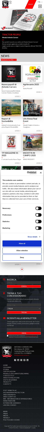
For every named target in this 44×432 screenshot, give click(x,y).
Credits (34, 428)
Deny (22, 257)
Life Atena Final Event (30, 119)
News (5, 411)
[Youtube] (18, 360)
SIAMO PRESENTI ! (29, 159)
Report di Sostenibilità (7, 119)
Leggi (17, 96)
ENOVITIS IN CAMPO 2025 (29, 154)
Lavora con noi (9, 405)
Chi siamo (7, 367)
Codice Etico (8, 375)
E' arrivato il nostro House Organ (11, 159)
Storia (6, 369)
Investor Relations (11, 378)
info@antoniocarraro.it (21, 355)
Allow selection (22, 250)
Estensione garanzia (12, 403)
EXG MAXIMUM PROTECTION (13, 392)
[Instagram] (21, 360)
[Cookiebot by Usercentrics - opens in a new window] (27, 172)
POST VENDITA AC (10, 390)
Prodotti (7, 382)
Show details (32, 237)
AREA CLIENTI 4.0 (9, 397)
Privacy (6, 418)
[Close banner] (41, 172)
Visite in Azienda (10, 380)
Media (5, 415)
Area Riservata (9, 395)
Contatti (7, 384)
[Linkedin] (27, 360)
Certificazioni (9, 371)
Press (5, 413)
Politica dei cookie (11, 420)
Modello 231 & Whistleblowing (16, 373)
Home (5, 365)
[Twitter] (24, 360)
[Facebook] (15, 360)
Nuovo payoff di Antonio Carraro (9, 85)
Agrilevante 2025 (31, 84)
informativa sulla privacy (31, 335)
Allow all (22, 243)
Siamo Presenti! (27, 88)
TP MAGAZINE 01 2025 (10, 154)
